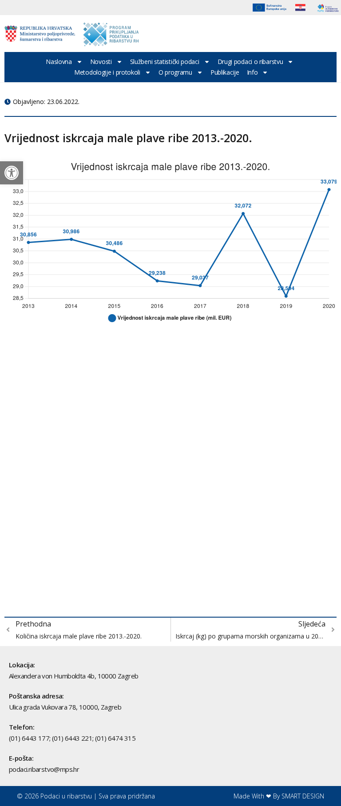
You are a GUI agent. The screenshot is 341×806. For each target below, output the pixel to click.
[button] (11, 172)
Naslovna (59, 61)
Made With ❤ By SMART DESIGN (279, 796)
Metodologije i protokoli (107, 72)
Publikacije (224, 72)
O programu (175, 72)
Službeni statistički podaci (164, 61)
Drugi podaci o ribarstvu (250, 61)
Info (252, 72)
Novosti (101, 61)
